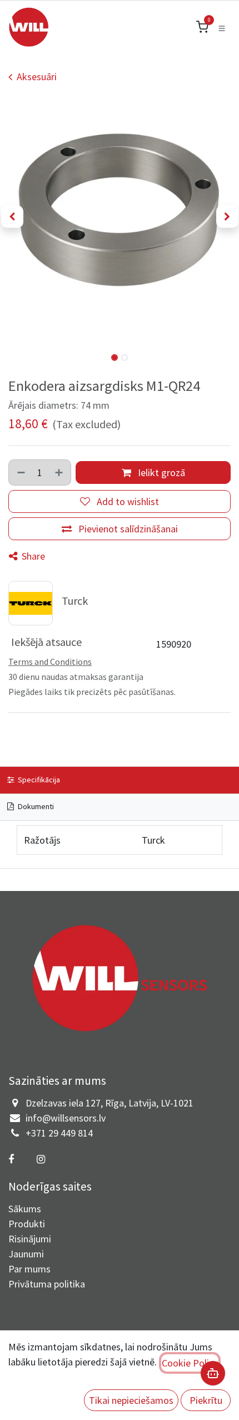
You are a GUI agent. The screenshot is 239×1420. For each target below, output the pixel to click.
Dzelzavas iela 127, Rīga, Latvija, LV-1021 (109, 1102)
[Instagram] (41, 1159)
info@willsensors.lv (66, 1117)
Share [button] (32, 556)
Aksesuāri (37, 76)
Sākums (24, 1208)
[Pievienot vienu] (59, 472)
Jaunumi (26, 1253)
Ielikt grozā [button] (160, 472)
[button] (12, 216)
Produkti (26, 1223)
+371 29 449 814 (59, 1133)
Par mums (29, 1268)
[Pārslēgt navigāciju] (222, 27)
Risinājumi (29, 1238)
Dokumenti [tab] (35, 806)
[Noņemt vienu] (21, 472)
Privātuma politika (46, 1283)
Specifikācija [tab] (38, 780)
